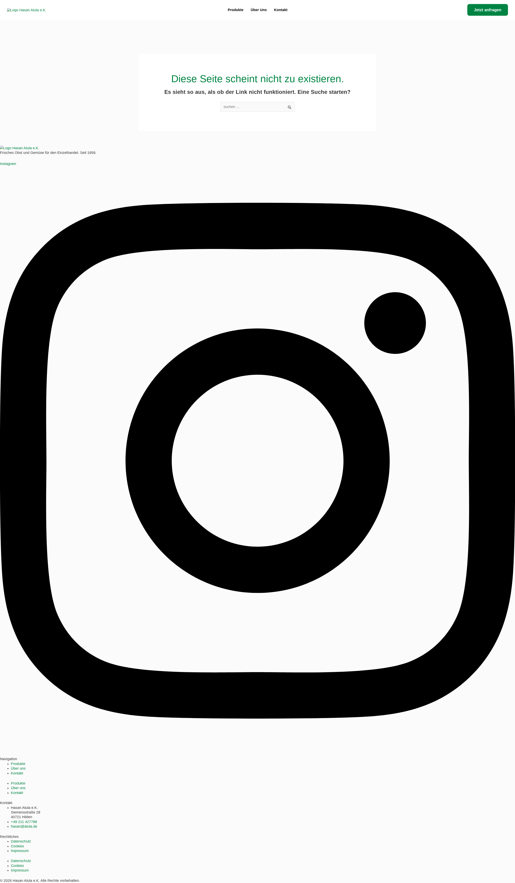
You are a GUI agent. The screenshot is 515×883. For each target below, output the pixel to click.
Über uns (259, 10)
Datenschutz (21, 841)
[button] (487, 10)
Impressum (20, 851)
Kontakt (280, 10)
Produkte (235, 10)
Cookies (17, 846)
